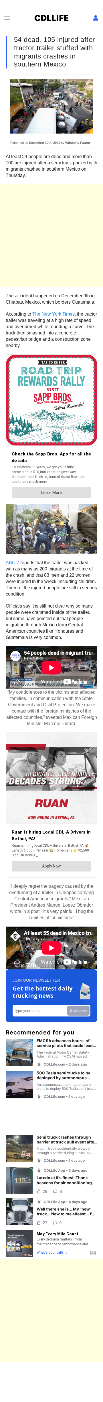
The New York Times (53, 314)
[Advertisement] (51, 235)
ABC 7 (12, 562)
